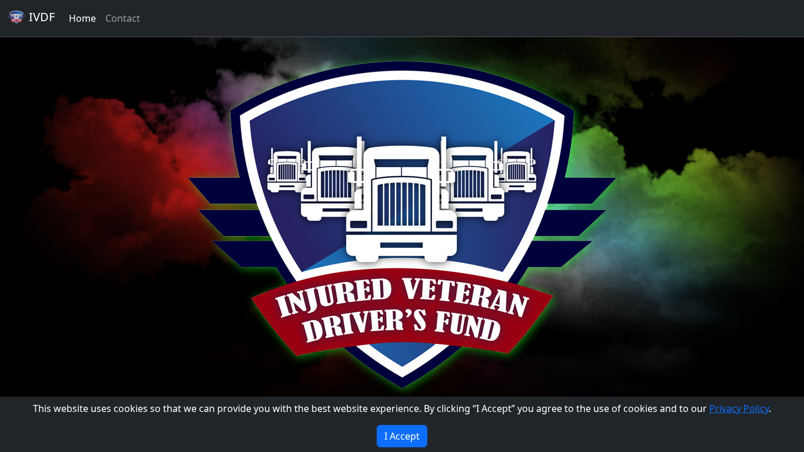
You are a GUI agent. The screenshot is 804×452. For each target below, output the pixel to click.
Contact (122, 18)
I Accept (402, 436)
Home (82, 18)
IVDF (40, 17)
